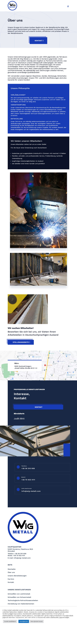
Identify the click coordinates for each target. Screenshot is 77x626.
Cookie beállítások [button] (10, 621)
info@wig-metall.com (31, 491)
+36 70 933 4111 (28, 480)
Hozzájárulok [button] (24, 621)
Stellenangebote (21, 342)
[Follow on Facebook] (66, 447)
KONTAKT (38, 41)
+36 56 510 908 (28, 468)
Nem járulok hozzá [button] (36, 621)
